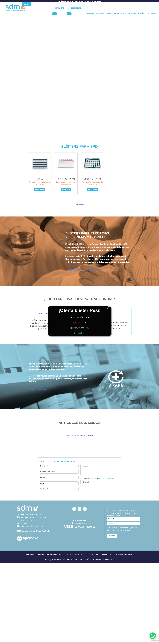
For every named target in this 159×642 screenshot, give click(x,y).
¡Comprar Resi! (79, 333)
